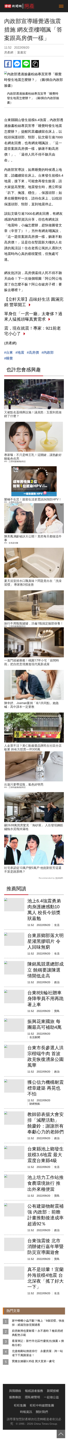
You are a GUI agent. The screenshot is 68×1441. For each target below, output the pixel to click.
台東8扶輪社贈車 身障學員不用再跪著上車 (45, 998)
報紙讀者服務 (34, 1390)
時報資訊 (26, 1411)
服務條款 (15, 1397)
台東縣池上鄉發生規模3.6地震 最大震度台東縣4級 (45, 1154)
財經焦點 (34, 1103)
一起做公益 (51, 1397)
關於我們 (42, 1411)
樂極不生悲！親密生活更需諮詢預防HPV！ (33, 499)
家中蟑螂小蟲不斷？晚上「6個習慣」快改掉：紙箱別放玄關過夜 (38, 1322)
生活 (57, 925)
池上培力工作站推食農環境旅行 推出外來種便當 (45, 1183)
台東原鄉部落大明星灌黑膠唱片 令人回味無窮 (45, 941)
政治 (57, 982)
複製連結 (35, 64)
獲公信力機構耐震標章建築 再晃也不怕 (45, 1088)
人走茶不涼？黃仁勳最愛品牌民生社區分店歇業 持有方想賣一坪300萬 (33, 747)
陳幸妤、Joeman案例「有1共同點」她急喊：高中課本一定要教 (31, 705)
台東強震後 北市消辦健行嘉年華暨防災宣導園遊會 (45, 1246)
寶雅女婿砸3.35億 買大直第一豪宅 (33, 1361)
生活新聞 (34, 1037)
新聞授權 (53, 1390)
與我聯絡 (15, 1390)
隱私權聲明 (32, 1397)
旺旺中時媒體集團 (42, 1405)
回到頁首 (61, 1434)
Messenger (17, 64)
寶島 (57, 1010)
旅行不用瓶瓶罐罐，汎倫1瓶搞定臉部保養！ (33, 623)
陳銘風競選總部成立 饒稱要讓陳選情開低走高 (45, 969)
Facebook (8, 64)
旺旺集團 (20, 1405)
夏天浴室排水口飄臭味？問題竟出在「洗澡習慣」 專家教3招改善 (33, 582)
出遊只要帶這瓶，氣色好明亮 (23, 784)
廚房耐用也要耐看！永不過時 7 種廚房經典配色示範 (37, 1332)
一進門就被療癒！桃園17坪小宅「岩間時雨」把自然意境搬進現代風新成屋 (31, 662)
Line (26, 64)
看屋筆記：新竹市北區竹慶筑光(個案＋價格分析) (38, 1343)
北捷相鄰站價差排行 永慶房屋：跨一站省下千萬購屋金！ (37, 1353)
